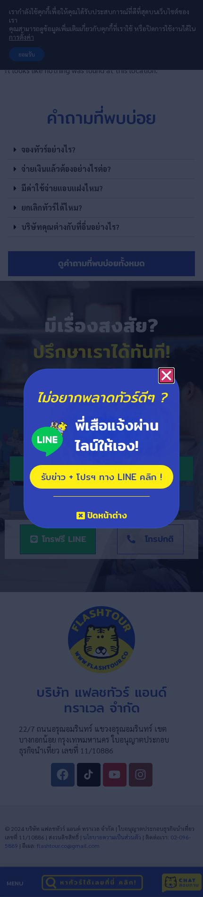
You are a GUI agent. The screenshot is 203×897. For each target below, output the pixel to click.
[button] (166, 375)
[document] (101, 448)
